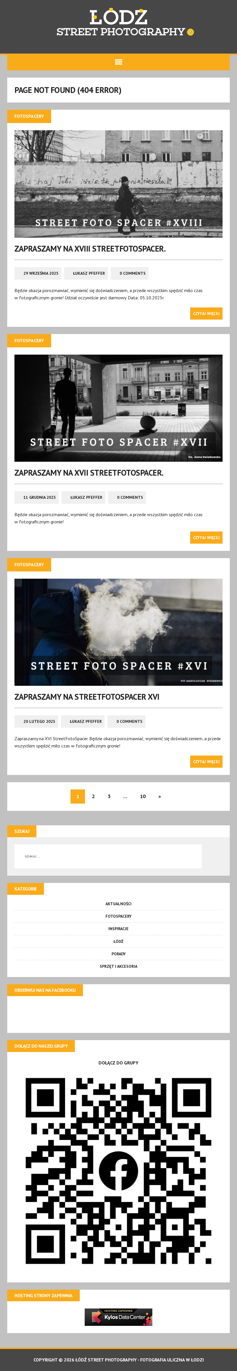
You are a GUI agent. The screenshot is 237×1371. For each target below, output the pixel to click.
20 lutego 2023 (39, 721)
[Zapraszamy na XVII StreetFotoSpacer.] (118, 458)
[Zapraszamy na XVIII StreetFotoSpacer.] (118, 234)
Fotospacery (118, 916)
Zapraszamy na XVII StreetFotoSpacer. (89, 472)
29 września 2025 (40, 273)
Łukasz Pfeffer (89, 273)
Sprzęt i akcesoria (118, 966)
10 (143, 796)
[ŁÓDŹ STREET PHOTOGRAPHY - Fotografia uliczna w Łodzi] (118, 23)
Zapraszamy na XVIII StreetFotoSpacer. (90, 248)
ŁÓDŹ (118, 941)
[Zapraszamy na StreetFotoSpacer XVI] (118, 682)
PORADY (119, 953)
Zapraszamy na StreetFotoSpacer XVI (87, 696)
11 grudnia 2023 (39, 497)
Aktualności (118, 903)
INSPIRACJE (118, 928)
